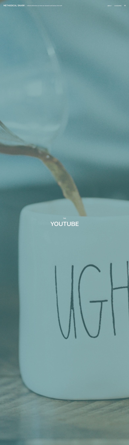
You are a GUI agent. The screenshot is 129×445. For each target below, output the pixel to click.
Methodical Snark (14, 5)
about (109, 6)
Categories (118, 6)
